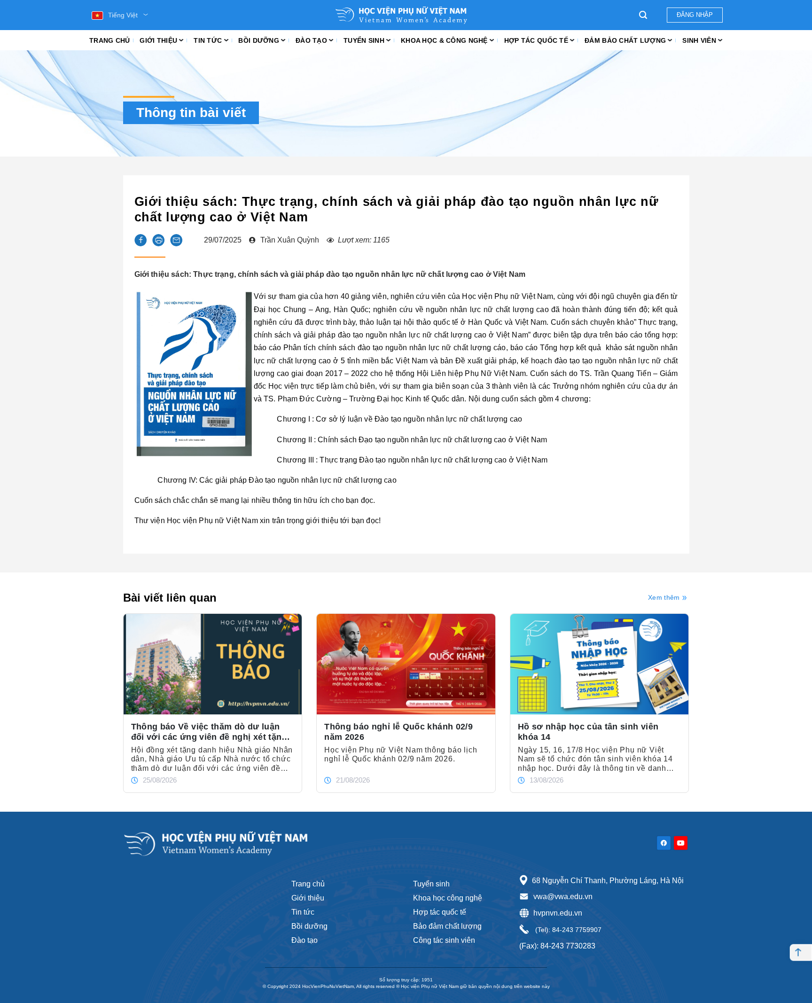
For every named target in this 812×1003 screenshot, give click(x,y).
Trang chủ (109, 40)
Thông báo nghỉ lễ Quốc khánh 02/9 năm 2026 (398, 732)
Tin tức (208, 40)
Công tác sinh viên (444, 940)
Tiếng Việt (123, 15)
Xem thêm (663, 597)
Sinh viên (699, 40)
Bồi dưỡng (258, 40)
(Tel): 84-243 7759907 (567, 929)
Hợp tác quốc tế (536, 40)
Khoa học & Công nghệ (444, 40)
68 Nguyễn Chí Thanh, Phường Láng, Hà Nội (608, 881)
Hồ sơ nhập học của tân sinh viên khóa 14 (588, 732)
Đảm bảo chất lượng (625, 40)
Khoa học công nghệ (447, 898)
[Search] (643, 15)
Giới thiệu (158, 40)
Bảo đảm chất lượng (447, 926)
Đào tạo (311, 40)
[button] (140, 240)
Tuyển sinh (364, 40)
